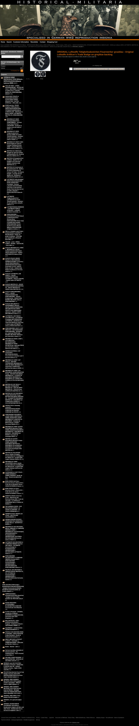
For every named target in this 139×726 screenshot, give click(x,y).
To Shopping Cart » (16, 70)
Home (2, 45)
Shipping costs (98, 65)
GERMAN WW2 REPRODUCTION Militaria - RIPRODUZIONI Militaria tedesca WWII (25, 45)
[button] (22, 56)
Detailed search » (19, 58)
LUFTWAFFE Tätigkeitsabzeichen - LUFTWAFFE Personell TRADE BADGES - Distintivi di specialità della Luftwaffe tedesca (40, 46)
